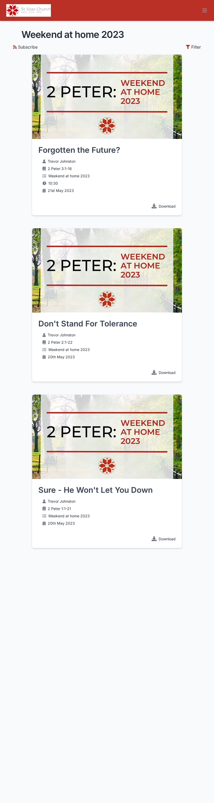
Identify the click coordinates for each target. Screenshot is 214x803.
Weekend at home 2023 (69, 176)
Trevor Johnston (61, 161)
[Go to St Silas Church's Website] (28, 10)
